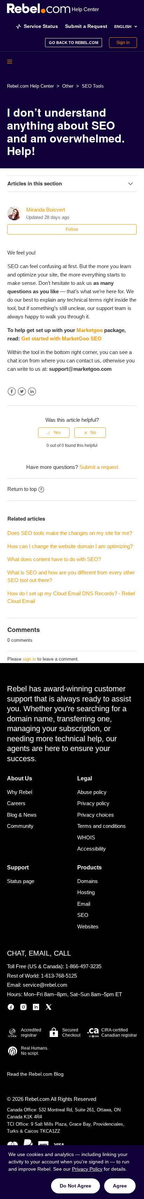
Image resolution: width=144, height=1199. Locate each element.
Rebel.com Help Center (30, 86)
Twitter (21, 391)
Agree (120, 1186)
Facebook (11, 391)
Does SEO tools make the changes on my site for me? (69, 533)
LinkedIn (32, 391)
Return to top (22, 489)
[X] (48, 1008)
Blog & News (22, 815)
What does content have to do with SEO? (54, 559)
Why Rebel (19, 792)
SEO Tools (93, 86)
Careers (16, 803)
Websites (88, 926)
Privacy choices (95, 815)
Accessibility (91, 849)
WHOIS (86, 837)
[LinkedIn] (36, 1008)
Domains (87, 881)
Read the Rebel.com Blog (35, 1074)
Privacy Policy (87, 1169)
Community (20, 826)
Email (83, 904)
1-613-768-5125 (59, 976)
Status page (20, 881)
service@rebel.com (45, 985)
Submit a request (98, 467)
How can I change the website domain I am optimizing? (70, 546)
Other (67, 86)
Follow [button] (72, 229)
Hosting (86, 892)
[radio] (54, 432)
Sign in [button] (123, 42)
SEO (82, 915)
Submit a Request (86, 26)
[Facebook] (11, 1008)
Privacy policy (93, 803)
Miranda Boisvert (45, 210)
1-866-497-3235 (83, 966)
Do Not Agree (75, 1186)
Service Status (41, 26)
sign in (29, 659)
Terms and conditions (101, 826)
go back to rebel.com (73, 43)
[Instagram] (23, 1008)
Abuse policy (92, 792)
